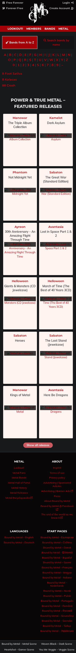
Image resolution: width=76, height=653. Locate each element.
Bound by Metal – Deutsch (19, 542)
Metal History (19, 487)
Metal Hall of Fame (19, 482)
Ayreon (20, 227)
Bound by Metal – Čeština (57, 542)
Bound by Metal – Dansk (57, 547)
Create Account (60, 8)
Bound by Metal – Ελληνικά (57, 552)
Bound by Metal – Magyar (57, 572)
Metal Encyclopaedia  (19, 497)
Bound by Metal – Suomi (57, 562)
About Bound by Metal (57, 501)
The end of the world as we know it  (57, 516)
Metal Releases (19, 492)
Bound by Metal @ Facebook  (57, 507)
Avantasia (56, 227)
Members (33, 28)
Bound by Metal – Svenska (57, 620)
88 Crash (8, 85)
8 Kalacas (9, 79)
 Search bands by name (56, 42)
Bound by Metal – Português (57, 600)
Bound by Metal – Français (57, 567)
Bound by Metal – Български (57, 537)
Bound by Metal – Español (57, 557)
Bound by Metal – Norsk (57, 590)
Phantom (20, 172)
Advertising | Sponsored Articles (57, 484)
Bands (50, 28)
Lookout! (15, 28)
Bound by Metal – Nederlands (57, 584)
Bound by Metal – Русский (57, 610)
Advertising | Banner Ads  (57, 491)
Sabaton (55, 172)
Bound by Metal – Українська (57, 630)
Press (57, 496)
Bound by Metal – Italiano (57, 577)
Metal (63, 28)
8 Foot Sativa (12, 73)
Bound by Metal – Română (57, 605)
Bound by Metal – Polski (57, 595)
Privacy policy (57, 477)
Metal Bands (19, 477)
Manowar (20, 118)
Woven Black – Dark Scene (56, 644)
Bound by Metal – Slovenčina (57, 615)
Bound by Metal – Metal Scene (19, 644)
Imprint (57, 467)
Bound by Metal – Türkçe (57, 625)
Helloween (20, 281)
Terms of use (57, 472)
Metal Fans (19, 472)
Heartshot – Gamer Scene (19, 649)
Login (66, 2)
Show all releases (38, 445)
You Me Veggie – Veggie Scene (57, 649)
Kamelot (55, 118)
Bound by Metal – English (19, 537)
